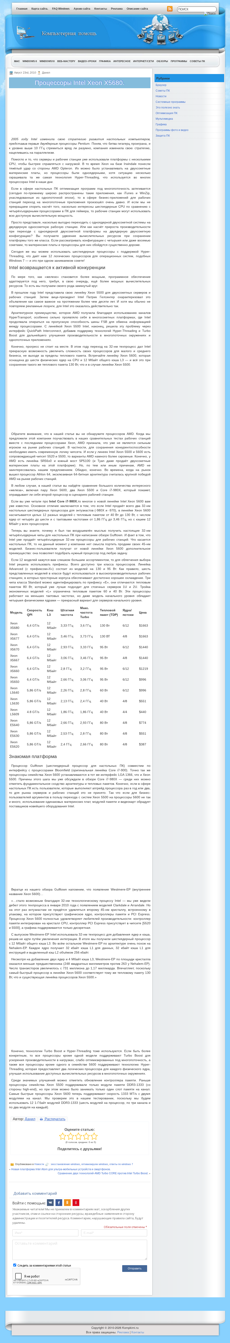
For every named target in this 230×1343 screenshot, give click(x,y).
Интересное (121, 61)
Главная (21, 8)
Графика (105, 61)
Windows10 (47, 61)
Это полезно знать (168, 107)
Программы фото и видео (172, 130)
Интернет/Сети (143, 61)
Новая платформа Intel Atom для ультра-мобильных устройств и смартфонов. (61, 1169)
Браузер (161, 85)
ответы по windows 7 (121, 1164)
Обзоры (162, 61)
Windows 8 (29, 61)
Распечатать (54, 1119)
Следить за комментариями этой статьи (44, 1265)
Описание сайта (137, 8)
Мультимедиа (164, 118)
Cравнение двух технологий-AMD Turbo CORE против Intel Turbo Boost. (103, 1173)
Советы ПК (197, 61)
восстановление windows (65, 1164)
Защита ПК (163, 135)
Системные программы (171, 101)
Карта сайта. (39, 8)
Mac (17, 61)
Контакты (100, 8)
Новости (39, 1164)
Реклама (117, 8)
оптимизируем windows (94, 1164)
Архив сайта (82, 8)
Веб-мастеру (66, 61)
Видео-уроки (87, 61)
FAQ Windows (61, 8)
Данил (30, 1119)
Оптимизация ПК (166, 113)
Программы (179, 61)
